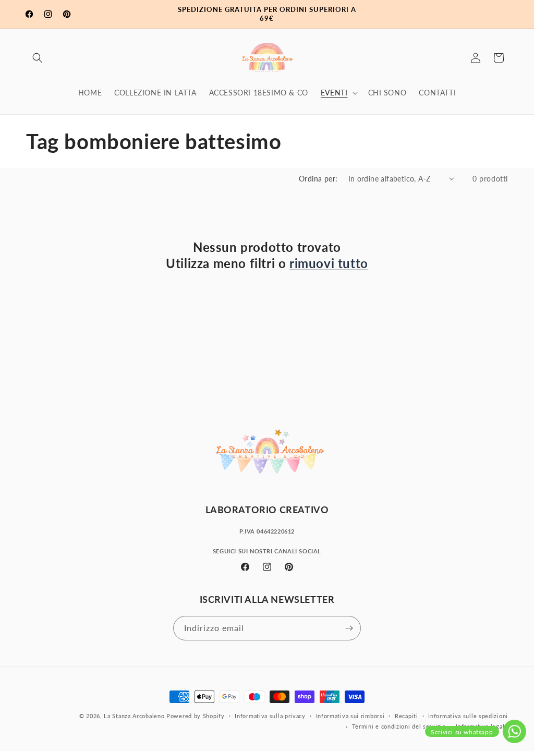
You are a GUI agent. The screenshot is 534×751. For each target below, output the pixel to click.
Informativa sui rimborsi (350, 715)
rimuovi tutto (328, 263)
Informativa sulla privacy (270, 715)
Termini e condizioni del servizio (399, 726)
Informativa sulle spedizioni (468, 715)
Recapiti (406, 715)
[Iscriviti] (348, 628)
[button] (37, 57)
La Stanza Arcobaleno (134, 715)
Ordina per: (318, 178)
